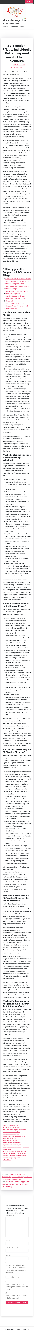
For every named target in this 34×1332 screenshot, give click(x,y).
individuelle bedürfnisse (10, 1138)
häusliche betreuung (9, 1136)
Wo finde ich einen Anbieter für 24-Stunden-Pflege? (17, 287)
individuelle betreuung (10, 1140)
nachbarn (26, 1147)
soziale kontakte (21, 1156)
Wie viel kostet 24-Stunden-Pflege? (18, 279)
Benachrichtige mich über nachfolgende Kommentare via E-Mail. (17, 1286)
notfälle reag (7, 1149)
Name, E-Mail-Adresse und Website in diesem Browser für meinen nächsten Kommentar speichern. (16, 1269)
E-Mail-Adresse (12, 1248)
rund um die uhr (21, 1153)
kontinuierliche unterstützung (12, 1143)
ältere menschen (8, 1130)
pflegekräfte (11, 1153)
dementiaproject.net (15, 20)
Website (8, 1255)
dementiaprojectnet (17, 67)
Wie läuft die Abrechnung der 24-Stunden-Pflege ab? (17, 292)
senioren (5, 1156)
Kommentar (10, 1216)
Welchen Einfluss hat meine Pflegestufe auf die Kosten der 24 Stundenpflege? (17, 305)
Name (8, 1240)
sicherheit (12, 1156)
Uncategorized (13, 1125)
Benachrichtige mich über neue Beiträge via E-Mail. (17, 1297)
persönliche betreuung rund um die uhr (15, 1151)
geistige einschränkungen (11, 1134)
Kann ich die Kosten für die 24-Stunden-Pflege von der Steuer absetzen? (16, 298)
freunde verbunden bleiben (11, 1132)
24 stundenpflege (13, 1127)
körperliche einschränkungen (12, 1145)
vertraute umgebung (9, 1158)
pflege (5, 1153)
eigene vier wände (20, 1130)
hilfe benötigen (21, 1136)
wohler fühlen (7, 1160)
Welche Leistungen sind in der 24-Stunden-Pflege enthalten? (17, 282)
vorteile (19, 1158)
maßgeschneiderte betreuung (12, 1147)
